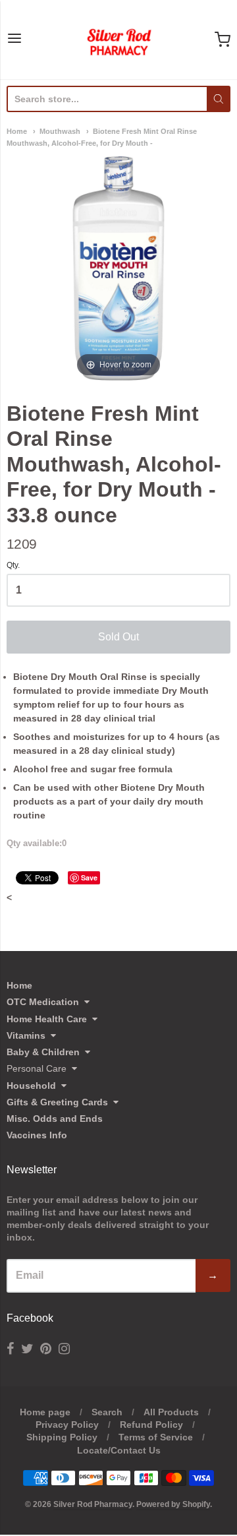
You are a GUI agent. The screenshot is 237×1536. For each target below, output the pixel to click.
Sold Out (118, 636)
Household (31, 1085)
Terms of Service (155, 1437)
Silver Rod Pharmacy (92, 1504)
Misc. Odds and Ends (55, 1118)
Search (107, 1412)
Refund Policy (151, 1424)
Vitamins (26, 1035)
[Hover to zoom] (118, 267)
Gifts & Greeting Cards (57, 1102)
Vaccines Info (37, 1135)
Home (17, 131)
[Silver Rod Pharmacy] (118, 40)
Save (89, 877)
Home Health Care (47, 1019)
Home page (45, 1412)
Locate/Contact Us (119, 1450)
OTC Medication (43, 1002)
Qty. (13, 565)
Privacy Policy (67, 1424)
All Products (171, 1412)
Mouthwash (60, 131)
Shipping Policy (61, 1437)
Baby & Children (43, 1052)
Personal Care (36, 1068)
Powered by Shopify (173, 1504)
